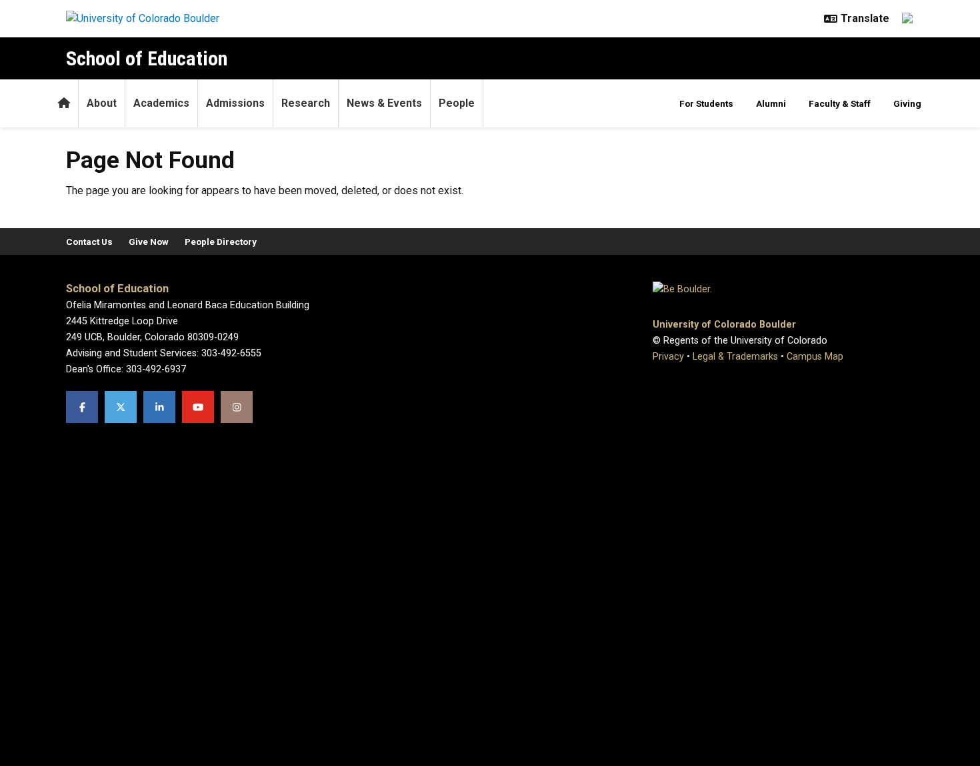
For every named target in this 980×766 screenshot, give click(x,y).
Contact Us (89, 241)
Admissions (235, 103)
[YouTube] (198, 407)
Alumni (771, 103)
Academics (161, 103)
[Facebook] (82, 407)
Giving (907, 103)
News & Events (384, 103)
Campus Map (815, 356)
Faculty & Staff (840, 103)
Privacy (668, 356)
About (102, 103)
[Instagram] (237, 407)
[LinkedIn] (159, 407)
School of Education (146, 58)
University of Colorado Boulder (724, 324)
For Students (706, 103)
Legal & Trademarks (735, 356)
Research (305, 103)
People (457, 103)
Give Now (149, 241)
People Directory (221, 241)
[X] (121, 407)
